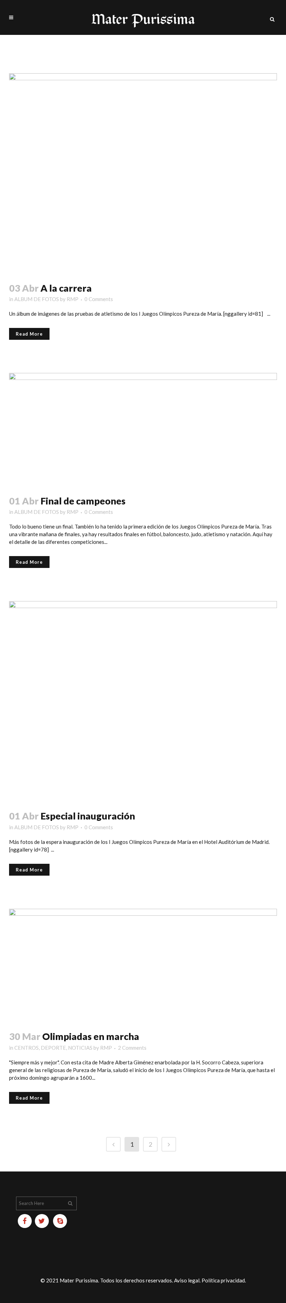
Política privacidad (223, 1280)
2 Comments (132, 1047)
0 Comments (98, 299)
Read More (29, 334)
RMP (72, 299)
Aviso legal (187, 1280)
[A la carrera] (143, 173)
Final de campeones (83, 501)
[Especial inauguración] (143, 701)
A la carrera (66, 288)
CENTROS (26, 1047)
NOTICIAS (80, 1047)
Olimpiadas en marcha (90, 1036)
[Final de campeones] (143, 429)
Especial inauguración (87, 816)
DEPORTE (53, 1047)
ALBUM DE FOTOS (36, 299)
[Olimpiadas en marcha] (143, 965)
